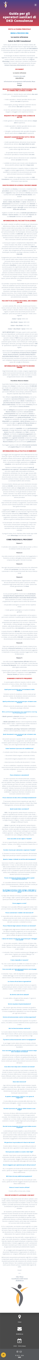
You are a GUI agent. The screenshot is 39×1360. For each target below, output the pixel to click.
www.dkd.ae (20, 78)
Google (19, 85)
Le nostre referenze (19, 37)
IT (3, 1355)
